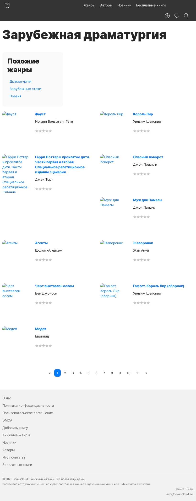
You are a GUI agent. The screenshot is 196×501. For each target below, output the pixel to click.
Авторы (106, 5)
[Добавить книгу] (167, 16)
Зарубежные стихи (25, 89)
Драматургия (21, 81)
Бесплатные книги (151, 5)
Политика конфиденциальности (28, 405)
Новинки (124, 5)
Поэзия (15, 96)
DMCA (7, 420)
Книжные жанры (16, 435)
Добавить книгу (15, 428)
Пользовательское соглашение (27, 413)
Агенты (41, 243)
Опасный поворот (148, 157)
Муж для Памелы (147, 200)
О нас (7, 398)
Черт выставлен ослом (54, 286)
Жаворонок (143, 243)
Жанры (89, 5)
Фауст (40, 114)
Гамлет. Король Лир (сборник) (158, 286)
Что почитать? (13, 457)
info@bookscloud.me (180, 494)
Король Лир (143, 114)
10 (129, 373)
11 (138, 373)
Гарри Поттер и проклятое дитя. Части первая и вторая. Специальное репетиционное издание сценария (62, 164)
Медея (40, 329)
